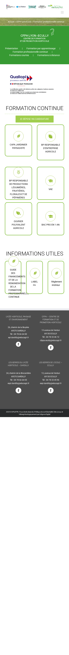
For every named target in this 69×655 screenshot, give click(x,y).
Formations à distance (48, 55)
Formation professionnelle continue (30, 52)
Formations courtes (19, 55)
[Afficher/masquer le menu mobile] (62, 12)
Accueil (11, 22)
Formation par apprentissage (41, 48)
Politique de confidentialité (43, 412)
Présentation (11, 48)
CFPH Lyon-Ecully (23, 22)
